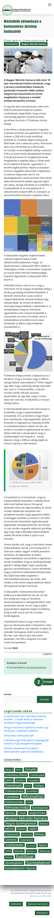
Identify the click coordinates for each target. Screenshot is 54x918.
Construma (37, 775)
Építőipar (25, 856)
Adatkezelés (16, 904)
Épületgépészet (38, 863)
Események (13, 785)
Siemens (11, 840)
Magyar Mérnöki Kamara (33, 44)
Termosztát (31, 846)
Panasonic (12, 834)
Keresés (7, 694)
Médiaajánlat (42, 913)
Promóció (27, 834)
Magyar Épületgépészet (20, 823)
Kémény (10, 813)
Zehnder (9, 857)
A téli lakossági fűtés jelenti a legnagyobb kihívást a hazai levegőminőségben (26, 742)
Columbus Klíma (16, 775)
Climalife (30, 769)
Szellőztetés (14, 845)
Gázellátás (12, 797)
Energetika (33, 780)
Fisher (28, 785)
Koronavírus (11, 44)
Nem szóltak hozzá (35, 40)
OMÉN (33, 828)
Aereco (9, 769)
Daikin (8, 780)
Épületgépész (14, 863)
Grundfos (32, 791)
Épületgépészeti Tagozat (20, 868)
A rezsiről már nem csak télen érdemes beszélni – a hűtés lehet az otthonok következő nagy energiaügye (25, 719)
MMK (15, 648)
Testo (43, 845)
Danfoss (20, 780)
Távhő (8, 851)
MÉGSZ (9, 828)
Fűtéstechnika (14, 791)
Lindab (22, 813)
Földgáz (39, 785)
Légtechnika (37, 813)
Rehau (39, 834)
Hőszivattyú (32, 796)
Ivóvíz (29, 802)
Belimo (18, 770)
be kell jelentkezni (36, 667)
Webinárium (31, 851)
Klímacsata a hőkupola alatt (19, 735)
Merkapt (44, 823)
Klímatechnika (17, 807)
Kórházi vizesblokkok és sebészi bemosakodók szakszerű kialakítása (23, 750)
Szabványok (26, 839)
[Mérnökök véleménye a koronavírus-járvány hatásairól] (28, 61)
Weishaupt (44, 850)
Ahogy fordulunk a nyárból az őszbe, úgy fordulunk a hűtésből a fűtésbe (26, 729)
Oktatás (21, 828)
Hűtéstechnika (14, 802)
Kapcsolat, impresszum (38, 904)
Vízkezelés (18, 851)
